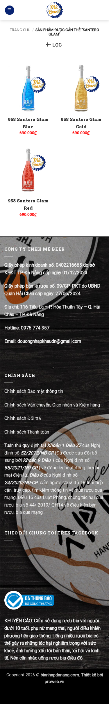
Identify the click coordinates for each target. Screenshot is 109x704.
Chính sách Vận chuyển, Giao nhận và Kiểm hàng (52, 405)
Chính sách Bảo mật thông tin (33, 391)
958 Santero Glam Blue (28, 122)
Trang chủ (20, 30)
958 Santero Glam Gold (81, 122)
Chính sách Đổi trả (23, 418)
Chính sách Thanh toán (26, 432)
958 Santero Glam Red (28, 204)
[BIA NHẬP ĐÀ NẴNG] (54, 10)
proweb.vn (54, 681)
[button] (9, 10)
